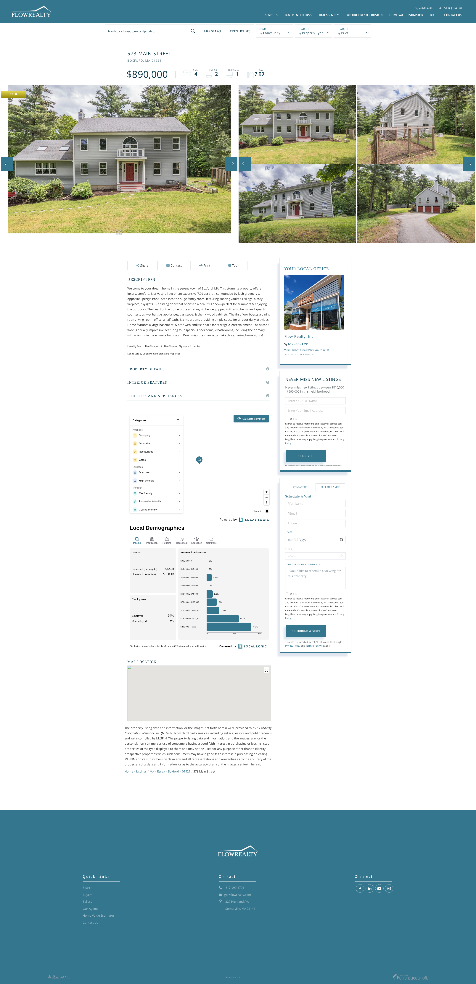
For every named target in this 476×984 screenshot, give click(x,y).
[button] (193, 31)
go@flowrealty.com (237, 895)
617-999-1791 (426, 8)
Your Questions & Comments (302, 564)
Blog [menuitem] (434, 15)
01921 (186, 771)
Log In (446, 8)
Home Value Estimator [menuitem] (406, 15)
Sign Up (457, 8)
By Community (269, 33)
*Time (288, 548)
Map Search (213, 31)
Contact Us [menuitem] (452, 15)
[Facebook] (360, 888)
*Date (288, 532)
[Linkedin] (370, 888)
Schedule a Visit (330, 487)
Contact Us (291, 354)
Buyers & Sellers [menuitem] (297, 15)
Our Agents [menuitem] (327, 15)
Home (129, 771)
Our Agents (306, 354)
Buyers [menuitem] (87, 895)
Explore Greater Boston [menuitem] (364, 15)
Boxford (173, 771)
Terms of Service (315, 645)
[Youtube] (379, 888)
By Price (343, 33)
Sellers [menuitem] (87, 902)
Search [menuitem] (270, 15)
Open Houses (240, 31)
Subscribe (306, 456)
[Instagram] (389, 888)
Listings (141, 771)
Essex (161, 771)
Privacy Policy (292, 645)
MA (152, 771)
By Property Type (310, 33)
